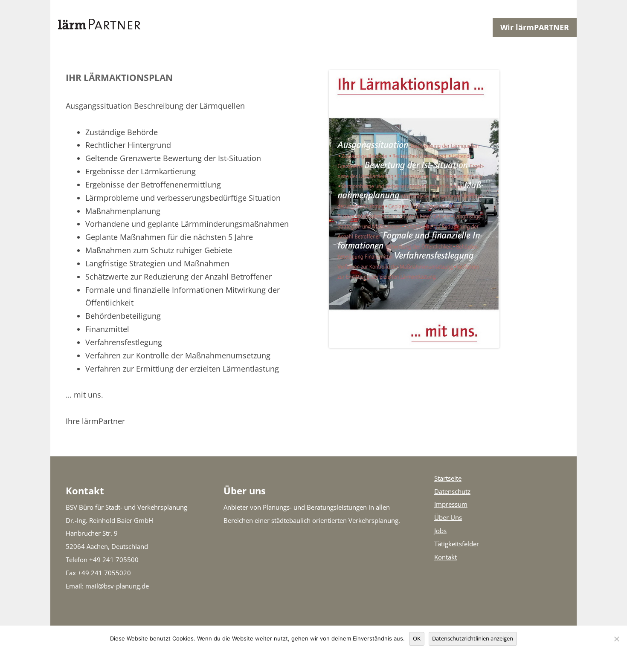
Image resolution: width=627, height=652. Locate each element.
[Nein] (616, 639)
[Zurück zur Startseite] (271, 27)
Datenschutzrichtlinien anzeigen (472, 638)
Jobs (440, 530)
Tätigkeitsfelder (456, 543)
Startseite (448, 478)
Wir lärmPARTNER (534, 27)
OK (417, 638)
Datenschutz (452, 491)
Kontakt (445, 557)
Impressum (450, 504)
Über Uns (448, 517)
